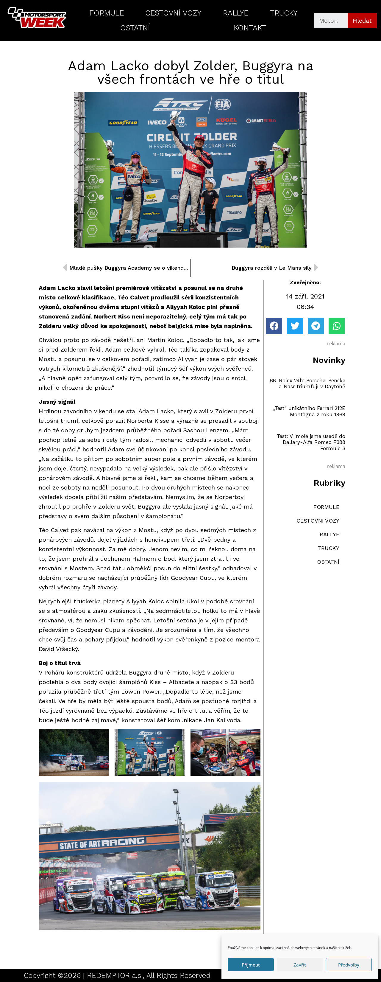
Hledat (362, 20)
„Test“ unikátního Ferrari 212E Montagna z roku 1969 (309, 411)
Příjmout (251, 965)
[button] (274, 326)
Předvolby (348, 965)
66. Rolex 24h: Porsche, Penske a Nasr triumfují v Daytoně (307, 383)
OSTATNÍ (135, 28)
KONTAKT (250, 28)
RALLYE (235, 13)
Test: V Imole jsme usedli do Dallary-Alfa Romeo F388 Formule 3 (311, 442)
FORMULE (106, 13)
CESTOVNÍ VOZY (173, 13)
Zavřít (299, 965)
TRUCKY (283, 13)
